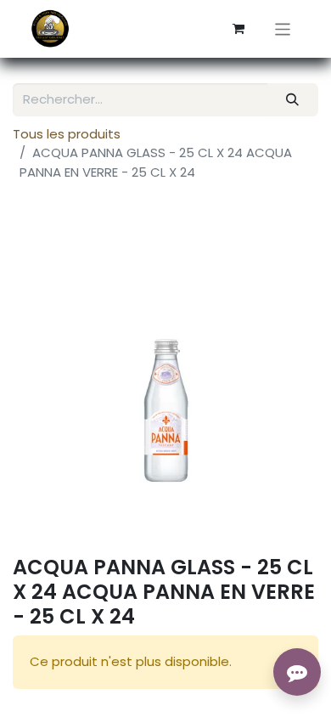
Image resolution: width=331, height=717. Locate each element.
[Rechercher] (292, 99)
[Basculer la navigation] (283, 28)
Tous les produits (67, 134)
